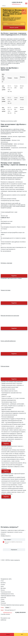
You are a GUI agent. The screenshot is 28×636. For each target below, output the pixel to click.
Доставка (3, 588)
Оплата (3, 590)
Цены (2, 586)
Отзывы (3, 584)
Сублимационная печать (7, 593)
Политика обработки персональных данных (12, 605)
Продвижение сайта (6, 579)
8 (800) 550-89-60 (17, 2)
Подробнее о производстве (14, 23)
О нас (2, 580)
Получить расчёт (14, 27)
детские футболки (5, 138)
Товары (3, 601)
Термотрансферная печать (8, 595)
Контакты (3, 582)
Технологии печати (6, 592)
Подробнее (14, 275)
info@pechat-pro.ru (16, 4)
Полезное (3, 603)
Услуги (2, 599)
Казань (7, 607)
